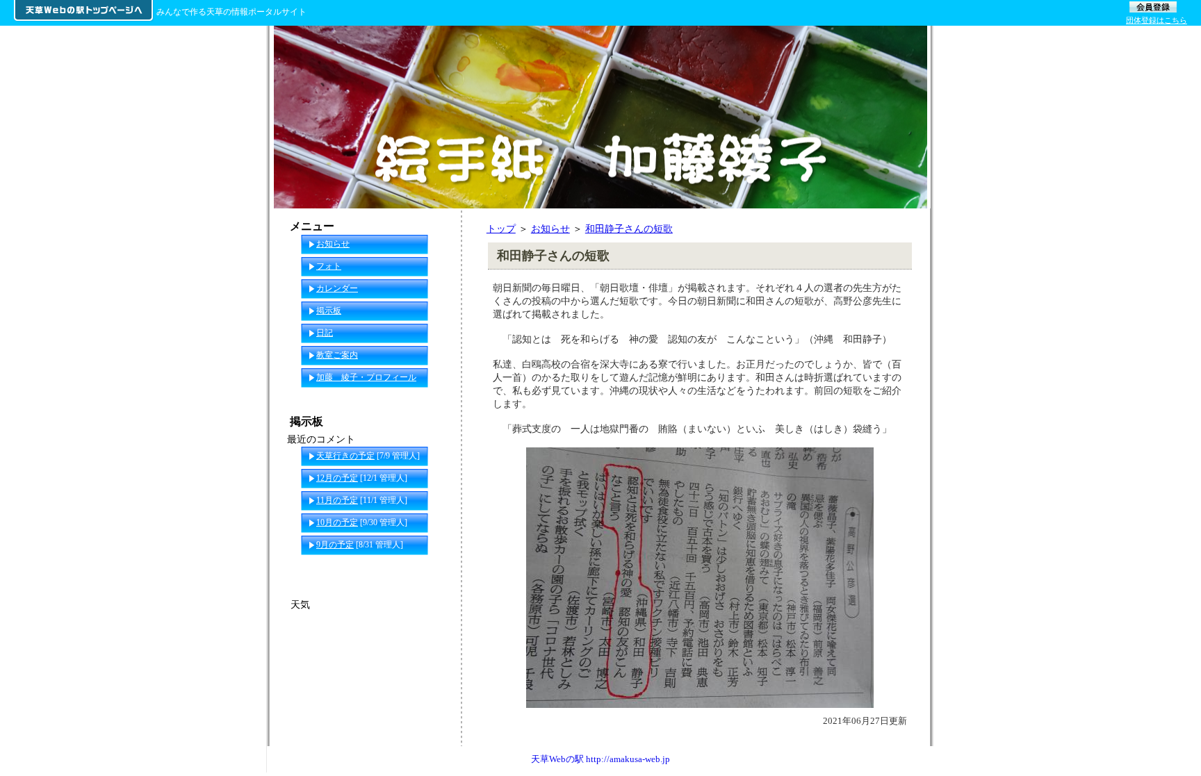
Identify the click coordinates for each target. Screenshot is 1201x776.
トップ (501, 228)
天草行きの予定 (345, 456)
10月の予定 (337, 522)
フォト (328, 266)
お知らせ (550, 228)
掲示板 (328, 310)
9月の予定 (335, 545)
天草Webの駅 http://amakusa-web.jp (600, 759)
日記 (324, 333)
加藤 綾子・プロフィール (366, 377)
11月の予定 (337, 500)
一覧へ (434, 566)
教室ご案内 (337, 355)
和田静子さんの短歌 (629, 228)
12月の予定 (337, 478)
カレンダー (337, 288)
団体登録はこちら (1156, 20)
